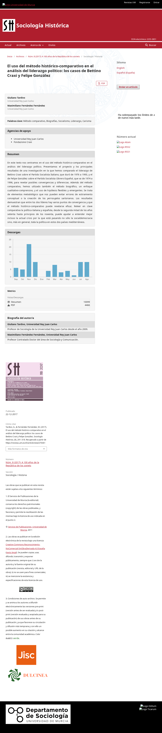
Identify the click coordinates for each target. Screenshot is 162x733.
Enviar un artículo (128, 87)
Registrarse (144, 2)
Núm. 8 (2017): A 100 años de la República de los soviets (54, 56)
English (121, 67)
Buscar (152, 45)
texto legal (11, 552)
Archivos (20, 45)
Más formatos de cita (18, 448)
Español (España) (126, 72)
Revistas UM (130, 2)
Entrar (156, 2)
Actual (8, 45)
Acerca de (36, 45)
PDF (103, 83)
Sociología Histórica (42, 25)
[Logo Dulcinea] (28, 674)
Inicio (9, 56)
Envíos (52, 45)
